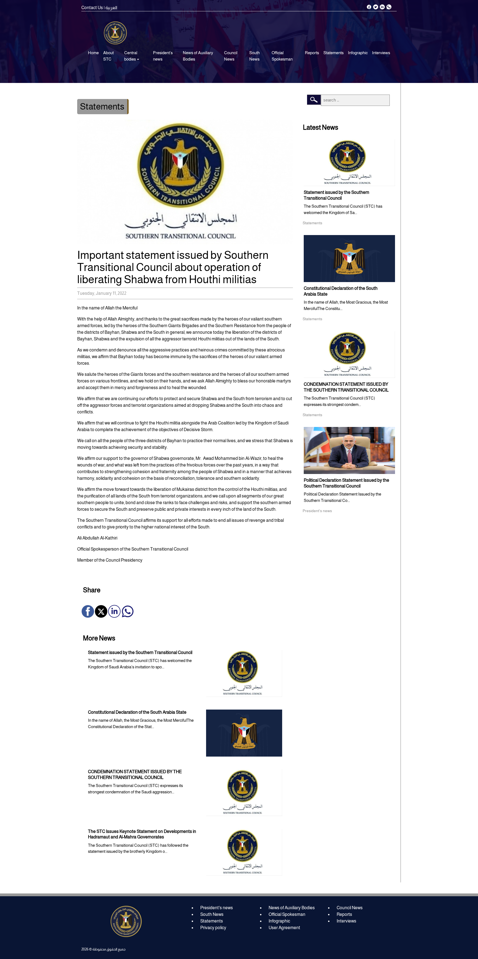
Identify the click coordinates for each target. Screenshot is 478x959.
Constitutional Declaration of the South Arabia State (137, 712)
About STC (108, 55)
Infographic (358, 52)
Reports (312, 52)
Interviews (381, 52)
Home (93, 52)
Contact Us (92, 7)
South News (254, 55)
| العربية (110, 7)
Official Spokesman (282, 55)
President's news (163, 55)
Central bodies (130, 55)
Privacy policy (213, 927)
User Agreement (284, 927)
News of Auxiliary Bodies (198, 55)
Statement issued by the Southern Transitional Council (140, 652)
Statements (333, 52)
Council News (230, 55)
